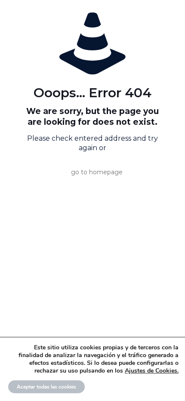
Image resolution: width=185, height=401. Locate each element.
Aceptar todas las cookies (46, 386)
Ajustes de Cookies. (152, 371)
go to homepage (97, 172)
